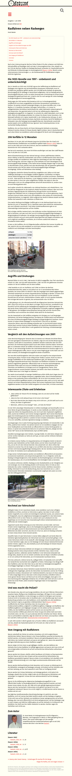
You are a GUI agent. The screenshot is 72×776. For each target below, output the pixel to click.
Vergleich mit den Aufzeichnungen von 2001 (20, 45)
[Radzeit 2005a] (47, 70)
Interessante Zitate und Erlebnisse (18, 48)
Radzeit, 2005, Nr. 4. (16, 749)
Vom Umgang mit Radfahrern (16, 55)
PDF (20, 24)
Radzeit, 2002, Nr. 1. (16, 740)
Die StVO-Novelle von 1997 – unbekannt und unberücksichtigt (24, 38)
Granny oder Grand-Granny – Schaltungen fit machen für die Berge (30, 759)
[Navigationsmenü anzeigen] (35, 14)
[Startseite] (36, 4)
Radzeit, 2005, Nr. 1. (16, 744)
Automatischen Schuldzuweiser (38, 618)
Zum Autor (11, 58)
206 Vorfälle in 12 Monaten (15, 40)
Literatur (11, 60)
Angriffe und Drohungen (15, 43)
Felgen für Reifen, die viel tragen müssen (50, 762)
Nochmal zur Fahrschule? (15, 50)
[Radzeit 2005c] (13, 625)
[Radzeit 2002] (51, 143)
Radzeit (46, 723)
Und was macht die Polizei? (16, 53)
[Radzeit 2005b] (51, 602)
